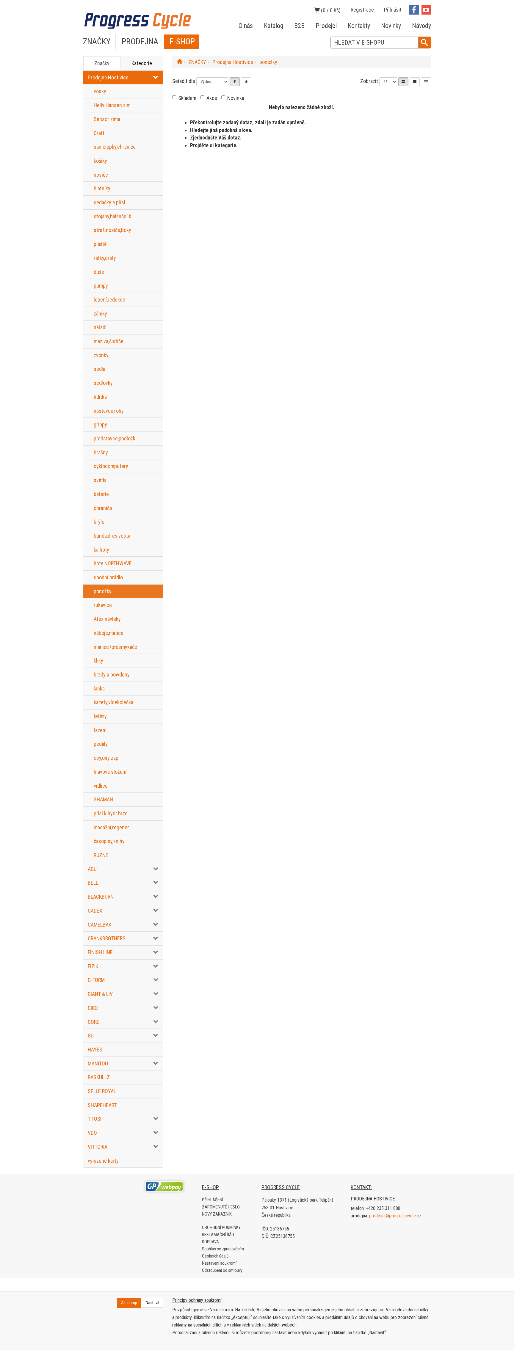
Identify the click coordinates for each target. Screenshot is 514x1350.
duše (99, 272)
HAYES (95, 1049)
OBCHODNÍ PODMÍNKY (221, 1227)
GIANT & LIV (100, 994)
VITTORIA (97, 1147)
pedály (101, 744)
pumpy (101, 285)
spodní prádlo (108, 577)
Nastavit (152, 1302)
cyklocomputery (111, 466)
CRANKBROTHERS (107, 938)
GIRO (93, 1008)
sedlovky (103, 383)
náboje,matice (108, 633)
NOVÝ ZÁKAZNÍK (217, 1214)
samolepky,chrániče (115, 147)
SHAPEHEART (102, 1105)
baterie (101, 494)
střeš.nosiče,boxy (112, 230)
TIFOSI (94, 1119)
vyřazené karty (103, 1161)
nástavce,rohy (109, 411)
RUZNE (101, 855)
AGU (92, 869)
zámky (100, 313)
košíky (100, 161)
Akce (211, 98)
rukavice (103, 605)
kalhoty (101, 550)
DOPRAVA (210, 1241)
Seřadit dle (183, 81)
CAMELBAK (99, 925)
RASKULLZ (99, 1077)
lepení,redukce (109, 299)
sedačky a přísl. (110, 202)
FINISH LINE (100, 952)
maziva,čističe (108, 341)
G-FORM (96, 980)
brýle (99, 522)
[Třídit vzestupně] (235, 81)
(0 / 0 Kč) (330, 10)
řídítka (100, 397)
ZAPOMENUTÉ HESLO (221, 1207)
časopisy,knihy (109, 841)
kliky (98, 660)
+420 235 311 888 (383, 1208)
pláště (100, 244)
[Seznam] (415, 81)
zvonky (101, 355)
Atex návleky (107, 619)
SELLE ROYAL (102, 1091)
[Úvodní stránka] (179, 62)
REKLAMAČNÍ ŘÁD (218, 1234)
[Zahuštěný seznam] (426, 81)
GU (91, 1035)
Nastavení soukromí (219, 1263)
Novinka (235, 98)
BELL (93, 883)
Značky (101, 63)
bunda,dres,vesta (112, 536)
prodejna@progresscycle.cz (395, 1216)
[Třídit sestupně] (246, 81)
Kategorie (141, 63)
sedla (99, 369)
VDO (92, 1133)
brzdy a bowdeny (112, 674)
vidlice (101, 786)
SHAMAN (103, 799)
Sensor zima (107, 119)
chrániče (103, 508)
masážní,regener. (112, 827)
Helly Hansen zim (112, 105)
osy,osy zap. (107, 758)
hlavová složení (110, 772)
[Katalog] (403, 81)
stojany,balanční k (112, 216)
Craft (99, 133)
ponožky (103, 591)
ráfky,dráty (105, 258)
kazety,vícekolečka (113, 702)
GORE (93, 1022)
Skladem (187, 98)
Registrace (362, 10)
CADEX (95, 911)
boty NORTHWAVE (113, 563)
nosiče (101, 175)
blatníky (102, 188)
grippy (100, 424)
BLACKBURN (101, 897)
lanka (99, 688)
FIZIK (93, 966)
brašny (101, 452)
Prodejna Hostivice (108, 77)
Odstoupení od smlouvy (222, 1270)
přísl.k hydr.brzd (111, 813)
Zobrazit (369, 81)
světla (100, 480)
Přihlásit (393, 10)
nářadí (100, 327)
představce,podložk (114, 438)
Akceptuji (129, 1302)
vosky (100, 91)
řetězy (100, 716)
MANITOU (98, 1063)
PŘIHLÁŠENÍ (212, 1200)
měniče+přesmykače (115, 647)
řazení (100, 730)
